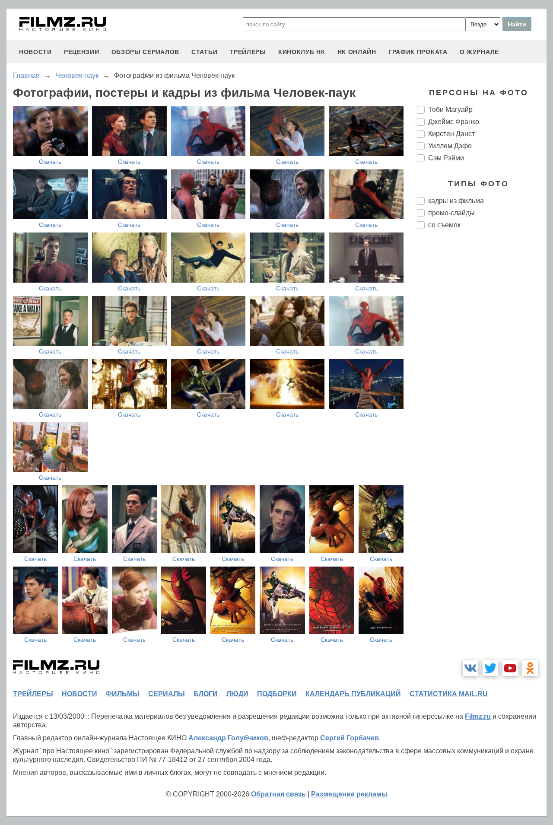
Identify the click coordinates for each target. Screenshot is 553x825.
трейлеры (247, 51)
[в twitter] (490, 668)
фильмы (123, 694)
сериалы (166, 694)
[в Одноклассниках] (530, 668)
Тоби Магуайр (450, 109)
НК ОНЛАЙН (356, 51)
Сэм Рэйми (446, 158)
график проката (418, 51)
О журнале (479, 51)
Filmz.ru (478, 716)
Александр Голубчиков (228, 738)
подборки (277, 694)
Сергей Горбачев (349, 738)
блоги (206, 694)
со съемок (444, 225)
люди (237, 694)
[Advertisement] (482, 380)
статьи (204, 51)
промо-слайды (451, 213)
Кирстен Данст (451, 133)
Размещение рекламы (349, 794)
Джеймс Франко (453, 121)
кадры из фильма (456, 200)
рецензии (81, 51)
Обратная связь (278, 794)
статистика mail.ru (449, 694)
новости (35, 51)
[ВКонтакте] (470, 668)
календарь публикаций (353, 694)
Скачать (50, 161)
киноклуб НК (301, 51)
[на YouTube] (510, 668)
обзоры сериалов (145, 51)
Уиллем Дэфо (450, 146)
